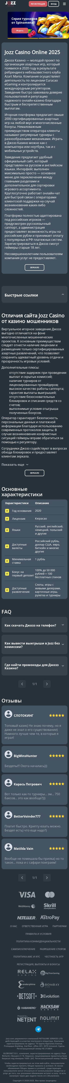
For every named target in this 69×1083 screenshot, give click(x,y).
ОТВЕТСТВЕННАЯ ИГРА (35, 926)
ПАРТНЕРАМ (60, 926)
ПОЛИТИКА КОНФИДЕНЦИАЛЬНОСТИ (38, 941)
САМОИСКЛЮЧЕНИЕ (23, 949)
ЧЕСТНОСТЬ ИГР (54, 956)
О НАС (13, 926)
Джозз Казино (15, 60)
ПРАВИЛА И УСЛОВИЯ (38, 934)
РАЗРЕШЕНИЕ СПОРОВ (53, 949)
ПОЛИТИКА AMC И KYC (26, 956)
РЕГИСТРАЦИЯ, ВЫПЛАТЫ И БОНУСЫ (38, 964)
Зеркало (34, 267)
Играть (19, 30)
